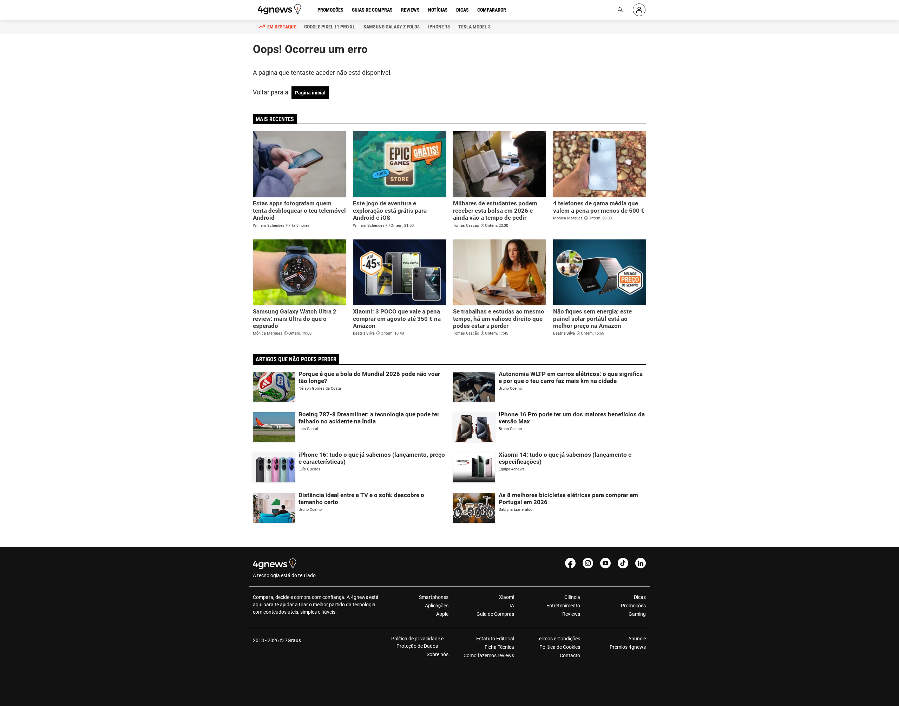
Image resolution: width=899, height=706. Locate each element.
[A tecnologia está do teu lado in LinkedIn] (640, 563)
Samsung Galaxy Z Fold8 (391, 26)
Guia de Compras (495, 614)
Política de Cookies (559, 647)
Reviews (410, 10)
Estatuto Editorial (495, 638)
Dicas (462, 10)
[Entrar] (639, 10)
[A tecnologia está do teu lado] (280, 9)
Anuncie (637, 638)
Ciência (572, 597)
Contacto (570, 655)
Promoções (330, 10)
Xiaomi (506, 597)
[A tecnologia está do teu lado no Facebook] (570, 563)
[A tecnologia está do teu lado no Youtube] (605, 563)
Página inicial (310, 92)
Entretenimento (563, 605)
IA (512, 605)
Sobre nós (437, 654)
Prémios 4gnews (628, 647)
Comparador (491, 10)
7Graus (293, 640)
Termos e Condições (558, 638)
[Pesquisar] (620, 10)
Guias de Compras (372, 10)
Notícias (438, 10)
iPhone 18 (439, 26)
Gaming (637, 614)
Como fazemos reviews (489, 655)
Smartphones (433, 597)
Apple (442, 614)
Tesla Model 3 (474, 26)
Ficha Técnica (499, 647)
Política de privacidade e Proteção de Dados (417, 642)
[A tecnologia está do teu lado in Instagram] (588, 563)
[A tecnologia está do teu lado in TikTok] (623, 563)
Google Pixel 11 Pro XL (329, 26)
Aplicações (436, 605)
